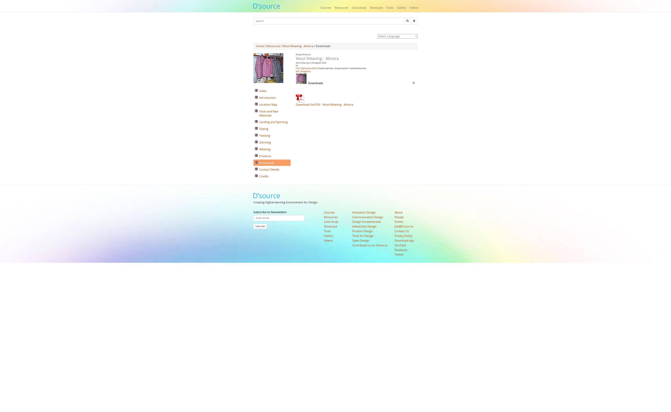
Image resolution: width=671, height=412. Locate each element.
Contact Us (402, 231)
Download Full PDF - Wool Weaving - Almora (324, 104)
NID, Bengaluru (303, 71)
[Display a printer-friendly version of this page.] (413, 82)
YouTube (400, 245)
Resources (341, 8)
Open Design (360, 240)
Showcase (376, 8)
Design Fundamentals (366, 222)
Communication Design (367, 217)
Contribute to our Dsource (369, 245)
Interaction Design (364, 226)
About (399, 212)
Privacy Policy (403, 236)
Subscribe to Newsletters (270, 212)
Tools (389, 8)
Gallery (401, 8)
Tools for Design (363, 236)
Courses (325, 8)
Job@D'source (404, 226)
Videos (414, 8)
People (399, 217)
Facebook (401, 250)
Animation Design (364, 212)
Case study (359, 8)
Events (399, 222)
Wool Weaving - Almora (298, 46)
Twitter (399, 254)
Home (260, 46)
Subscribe (260, 226)
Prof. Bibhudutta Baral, (307, 68)
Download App (404, 240)
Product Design (362, 231)
